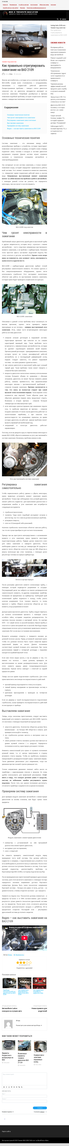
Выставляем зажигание (15, 123)
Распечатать (19, 955)
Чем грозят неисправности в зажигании (21, 118)
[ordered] (14, 1087)
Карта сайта (6, 1131)
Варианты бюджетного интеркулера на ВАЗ (7, 1056)
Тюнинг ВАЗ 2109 (23, 1140)
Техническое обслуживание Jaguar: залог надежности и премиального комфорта (58, 76)
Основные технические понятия (18, 115)
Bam (47, 1140)
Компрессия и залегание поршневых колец (39, 1058)
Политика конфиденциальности (36, 8)
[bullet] (16, 1087)
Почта (4, 1099)
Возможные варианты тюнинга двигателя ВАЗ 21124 (23, 1058)
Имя (3, 1094)
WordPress (41, 1140)
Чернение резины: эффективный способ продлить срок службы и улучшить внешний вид (59, 89)
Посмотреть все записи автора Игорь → (29, 1025)
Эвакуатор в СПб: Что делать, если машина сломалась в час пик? (58, 99)
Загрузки (53, 4)
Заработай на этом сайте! (10, 8)
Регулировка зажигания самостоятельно (21, 120)
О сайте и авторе (24, 4)
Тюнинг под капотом (9, 62)
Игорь (11, 74)
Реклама (22, 8)
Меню (64, 19)
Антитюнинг (34, 4)
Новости (5, 4)
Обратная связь (44, 4)
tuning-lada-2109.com (58, 25)
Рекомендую (13, 4)
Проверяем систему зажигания (18, 126)
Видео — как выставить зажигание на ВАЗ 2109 (23, 128)
